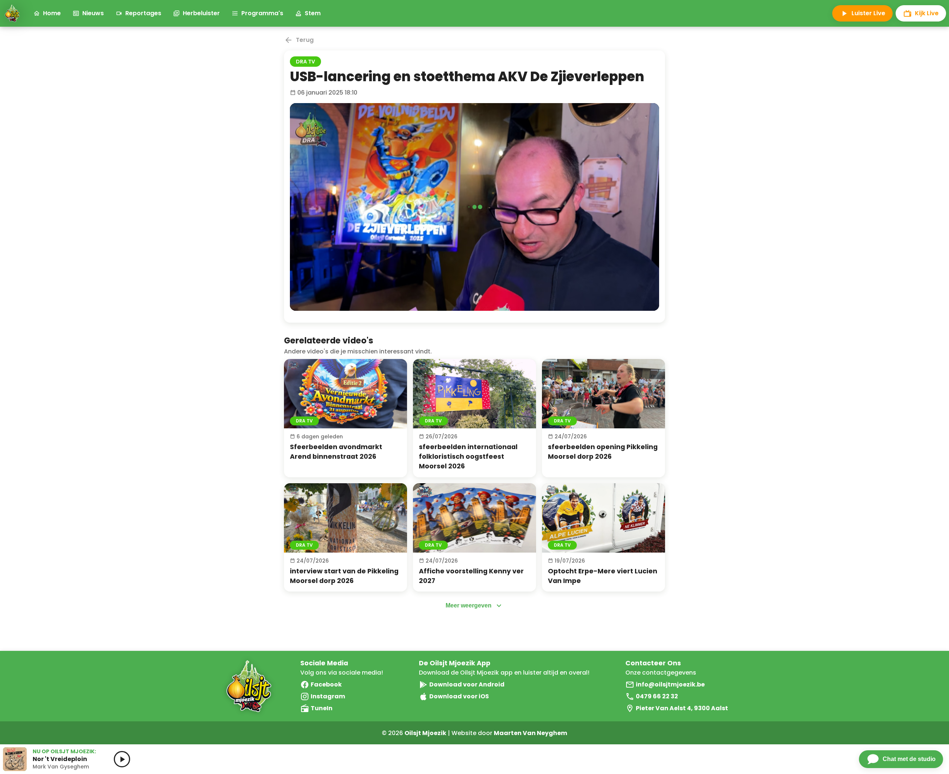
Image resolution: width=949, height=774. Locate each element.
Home (52, 13)
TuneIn (322, 708)
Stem (313, 13)
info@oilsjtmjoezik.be (670, 684)
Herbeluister (201, 13)
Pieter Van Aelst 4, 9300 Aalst (682, 708)
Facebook (326, 684)
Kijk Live (927, 13)
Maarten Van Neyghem (530, 733)
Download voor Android (467, 684)
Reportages (143, 13)
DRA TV (305, 61)
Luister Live (868, 13)
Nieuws (93, 13)
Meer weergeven (469, 605)
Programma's (262, 13)
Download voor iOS (459, 696)
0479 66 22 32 (657, 696)
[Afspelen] (345, 393)
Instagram (328, 696)
